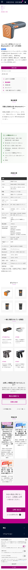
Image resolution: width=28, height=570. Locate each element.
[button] (7, 293)
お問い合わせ (17, 509)
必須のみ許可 (14, 563)
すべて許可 (14, 567)
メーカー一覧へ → (21, 409)
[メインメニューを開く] (2, 2)
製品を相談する (14, 396)
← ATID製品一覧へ (7, 409)
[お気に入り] (25, 2)
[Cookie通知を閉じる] (26, 540)
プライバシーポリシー (22, 560)
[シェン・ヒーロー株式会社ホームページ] (14, 2)
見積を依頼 (14, 67)
